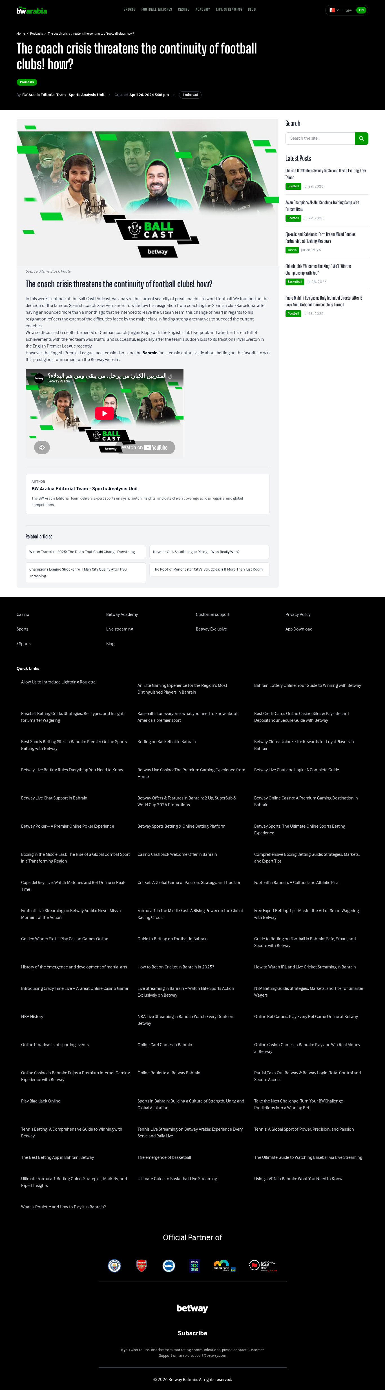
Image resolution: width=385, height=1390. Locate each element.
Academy (203, 9)
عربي (349, 10)
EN (361, 10)
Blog (252, 9)
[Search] (361, 138)
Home (21, 34)
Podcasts (36, 34)
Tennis (292, 250)
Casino (184, 9)
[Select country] (334, 10)
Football (293, 186)
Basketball (295, 282)
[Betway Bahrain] (35, 10)
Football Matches (156, 9)
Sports (130, 9)
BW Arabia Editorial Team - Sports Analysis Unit (63, 95)
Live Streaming (229, 9)
